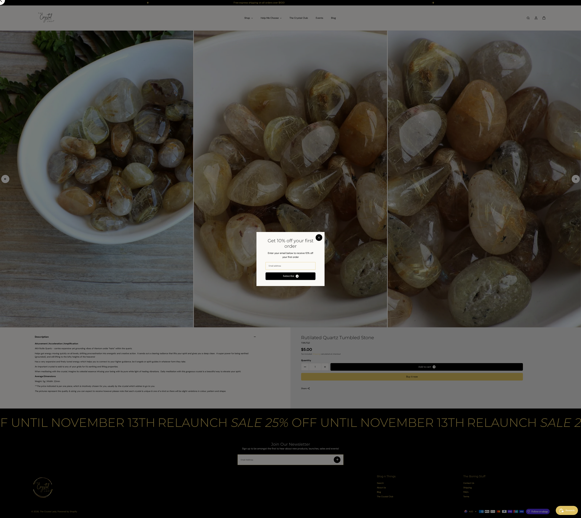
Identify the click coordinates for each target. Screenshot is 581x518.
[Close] (319, 237)
